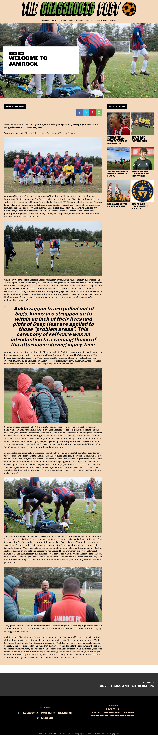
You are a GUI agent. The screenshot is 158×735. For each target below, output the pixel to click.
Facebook (28, 712)
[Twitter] (86, 112)
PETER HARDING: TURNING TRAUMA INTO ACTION (140, 173)
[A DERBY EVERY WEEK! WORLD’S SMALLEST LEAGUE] (118, 158)
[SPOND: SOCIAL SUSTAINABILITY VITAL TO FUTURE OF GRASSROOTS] (118, 123)
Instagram (65, 712)
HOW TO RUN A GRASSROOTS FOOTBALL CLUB (139, 139)
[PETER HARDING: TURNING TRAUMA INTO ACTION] (142, 158)
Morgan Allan (31, 133)
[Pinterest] (92, 112)
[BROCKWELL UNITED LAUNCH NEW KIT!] (118, 191)
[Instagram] (54, 713)
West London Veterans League (60, 133)
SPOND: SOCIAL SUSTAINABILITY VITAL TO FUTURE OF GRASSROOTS (117, 140)
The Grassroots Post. (44, 199)
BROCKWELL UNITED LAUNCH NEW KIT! (117, 205)
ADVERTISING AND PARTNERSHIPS (127, 686)
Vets (21, 53)
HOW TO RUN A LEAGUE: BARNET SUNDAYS (139, 206)
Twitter (46, 712)
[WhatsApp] (99, 112)
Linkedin (47, 717)
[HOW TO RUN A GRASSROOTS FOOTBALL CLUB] (142, 123)
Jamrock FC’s (60, 202)
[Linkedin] (38, 718)
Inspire (13, 53)
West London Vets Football (16, 124)
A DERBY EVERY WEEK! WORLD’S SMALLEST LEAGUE (118, 173)
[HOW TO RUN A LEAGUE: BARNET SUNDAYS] (142, 191)
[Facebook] (79, 112)
